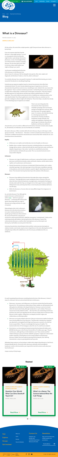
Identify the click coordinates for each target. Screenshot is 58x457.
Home (3, 14)
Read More (14, 412)
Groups (5, 441)
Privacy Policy (8, 454)
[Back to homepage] (8, 5)
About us (18, 433)
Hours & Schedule (20, 442)
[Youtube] (31, 454)
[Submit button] (55, 443)
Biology (11, 40)
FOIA (13, 454)
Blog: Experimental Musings (15, 14)
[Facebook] (26, 454)
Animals (5, 40)
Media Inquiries (17, 454)
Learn (7, 14)
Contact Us (4, 454)
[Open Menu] (54, 5)
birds (10, 198)
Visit (3, 434)
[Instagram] (29, 454)
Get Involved (6, 444)
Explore (5, 437)
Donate (17, 439)
